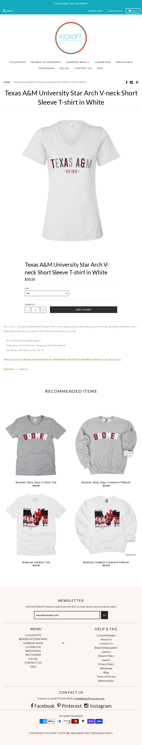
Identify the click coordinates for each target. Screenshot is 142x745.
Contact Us (106, 643)
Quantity (30, 304)
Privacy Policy (106, 664)
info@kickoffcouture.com (89, 698)
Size (27, 288)
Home (7, 82)
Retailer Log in (96, 10)
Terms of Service (106, 676)
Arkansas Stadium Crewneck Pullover (106, 562)
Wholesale (106, 668)
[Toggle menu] (63, 643)
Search (106, 660)
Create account (114, 10)
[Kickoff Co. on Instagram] (131, 82)
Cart (135, 10)
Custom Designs (106, 635)
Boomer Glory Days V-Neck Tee (36, 482)
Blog (106, 672)
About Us (106, 639)
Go (104, 615)
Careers (106, 651)
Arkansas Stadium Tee (36, 562)
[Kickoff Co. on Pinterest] (137, 82)
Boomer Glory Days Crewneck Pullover (106, 482)
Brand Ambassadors (106, 647)
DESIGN (76, 733)
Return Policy (106, 655)
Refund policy (106, 680)
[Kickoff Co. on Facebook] (126, 82)
